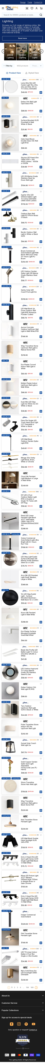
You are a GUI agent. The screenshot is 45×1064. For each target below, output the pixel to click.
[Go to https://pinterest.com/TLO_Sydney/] (26, 1024)
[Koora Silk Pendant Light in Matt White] (10, 616)
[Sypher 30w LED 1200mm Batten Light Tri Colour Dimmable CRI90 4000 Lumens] (10, 198)
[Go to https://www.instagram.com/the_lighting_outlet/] (19, 1024)
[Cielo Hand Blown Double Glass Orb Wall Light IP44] (10, 142)
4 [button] (20, 987)
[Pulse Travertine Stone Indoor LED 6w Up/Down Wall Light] (10, 728)
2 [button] (14, 987)
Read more (22, 38)
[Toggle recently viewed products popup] (27, 8)
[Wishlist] (32, 8)
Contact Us (38, 2)
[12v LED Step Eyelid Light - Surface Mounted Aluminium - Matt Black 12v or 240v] (10, 597)
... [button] (23, 987)
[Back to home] (12, 8)
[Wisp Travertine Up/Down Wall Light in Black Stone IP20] (10, 804)
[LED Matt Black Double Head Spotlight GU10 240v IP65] (10, 841)
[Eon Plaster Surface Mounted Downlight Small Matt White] (10, 634)
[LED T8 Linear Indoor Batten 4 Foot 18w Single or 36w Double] (10, 955)
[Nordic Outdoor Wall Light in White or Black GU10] (10, 235)
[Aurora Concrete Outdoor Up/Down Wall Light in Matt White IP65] (10, 330)
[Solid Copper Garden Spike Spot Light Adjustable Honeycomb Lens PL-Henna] (10, 766)
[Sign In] (36, 8)
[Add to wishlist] (41, 80)
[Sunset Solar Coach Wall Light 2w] (10, 746)
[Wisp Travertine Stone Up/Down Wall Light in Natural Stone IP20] (10, 349)
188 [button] (27, 987)
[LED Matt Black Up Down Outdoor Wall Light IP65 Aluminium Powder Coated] (10, 312)
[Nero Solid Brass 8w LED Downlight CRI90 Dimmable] (10, 974)
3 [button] (17, 987)
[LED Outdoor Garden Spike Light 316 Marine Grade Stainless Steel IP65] (10, 274)
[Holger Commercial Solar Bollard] (10, 918)
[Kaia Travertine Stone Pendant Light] (10, 823)
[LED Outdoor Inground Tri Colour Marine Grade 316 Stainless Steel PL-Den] (10, 672)
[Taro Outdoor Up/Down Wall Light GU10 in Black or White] (10, 709)
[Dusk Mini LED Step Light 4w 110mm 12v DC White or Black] (10, 405)
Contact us (33, 1030)
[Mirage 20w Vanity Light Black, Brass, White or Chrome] (10, 461)
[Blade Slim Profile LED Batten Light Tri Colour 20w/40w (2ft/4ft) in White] (10, 653)
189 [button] (32, 987)
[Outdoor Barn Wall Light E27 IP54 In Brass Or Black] (10, 217)
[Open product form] (40, 92)
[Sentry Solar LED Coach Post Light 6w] (10, 293)
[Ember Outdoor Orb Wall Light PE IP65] (10, 690)
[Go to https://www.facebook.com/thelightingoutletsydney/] (12, 1024)
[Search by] (41, 15)
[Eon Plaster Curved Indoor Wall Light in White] (10, 368)
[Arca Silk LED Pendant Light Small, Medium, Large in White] (10, 578)
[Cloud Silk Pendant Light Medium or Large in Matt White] (10, 480)
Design (23, 2)
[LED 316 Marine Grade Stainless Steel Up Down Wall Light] (10, 179)
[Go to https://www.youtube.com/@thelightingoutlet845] (33, 1024)
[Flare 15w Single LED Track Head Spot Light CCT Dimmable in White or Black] (10, 424)
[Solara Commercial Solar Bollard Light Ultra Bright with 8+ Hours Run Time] (10, 541)
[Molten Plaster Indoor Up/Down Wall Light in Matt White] (10, 386)
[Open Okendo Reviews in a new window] (22, 1048)
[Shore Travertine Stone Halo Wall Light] (10, 785)
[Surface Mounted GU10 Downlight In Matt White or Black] (10, 123)
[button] (36, 987)
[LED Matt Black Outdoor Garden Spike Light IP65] (10, 442)
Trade (29, 2)
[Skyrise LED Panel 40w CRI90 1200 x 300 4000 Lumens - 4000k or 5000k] (10, 161)
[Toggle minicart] (41, 8)
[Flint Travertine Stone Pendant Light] (10, 937)
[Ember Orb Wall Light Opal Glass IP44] (10, 105)
